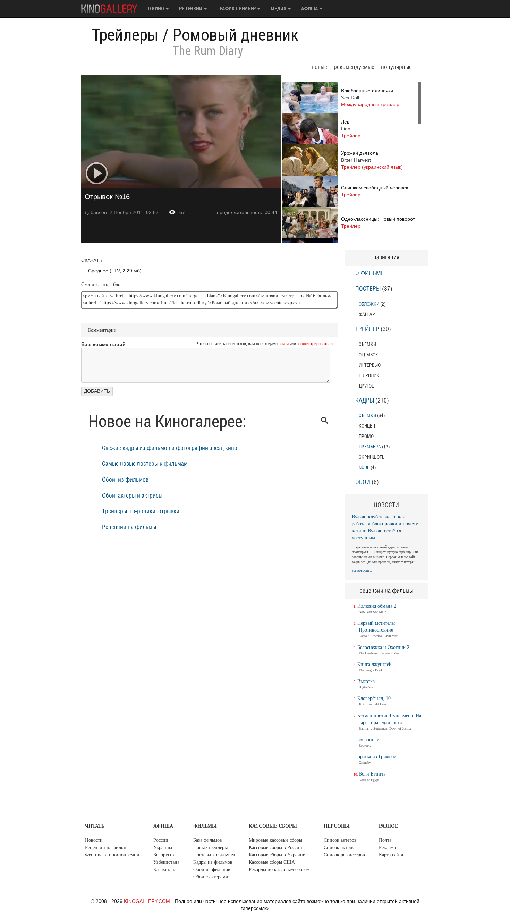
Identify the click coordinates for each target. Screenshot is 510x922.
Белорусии (164, 854)
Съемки (367, 415)
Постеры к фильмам (214, 854)
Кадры (364, 401)
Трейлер (367, 329)
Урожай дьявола (372, 160)
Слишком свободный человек (374, 191)
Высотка (366, 681)
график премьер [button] (237, 8)
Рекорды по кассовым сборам (279, 869)
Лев (350, 128)
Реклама (387, 847)
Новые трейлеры (210, 847)
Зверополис (369, 739)
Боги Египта (372, 774)
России (160, 840)
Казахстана (164, 869)
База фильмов (207, 840)
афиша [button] (310, 8)
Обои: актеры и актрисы (132, 496)
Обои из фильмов (211, 869)
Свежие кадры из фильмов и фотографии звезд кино (169, 448)
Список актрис (339, 847)
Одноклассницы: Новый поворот (378, 222)
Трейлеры (125, 35)
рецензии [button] (191, 8)
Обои (362, 482)
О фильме (369, 273)
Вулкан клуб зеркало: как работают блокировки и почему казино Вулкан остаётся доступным (385, 527)
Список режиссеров (344, 854)
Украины (162, 847)
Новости (94, 840)
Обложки (369, 304)
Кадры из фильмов (212, 862)
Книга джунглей (374, 664)
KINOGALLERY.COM (147, 901)
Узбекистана (166, 862)
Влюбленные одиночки (370, 97)
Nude (364, 467)
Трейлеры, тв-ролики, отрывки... (143, 511)
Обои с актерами (210, 876)
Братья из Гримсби (377, 756)
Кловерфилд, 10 (374, 698)
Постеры (368, 289)
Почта (385, 840)
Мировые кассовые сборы (275, 840)
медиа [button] (279, 8)
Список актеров (340, 840)
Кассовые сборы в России (275, 847)
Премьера (370, 447)
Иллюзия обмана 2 (376, 606)
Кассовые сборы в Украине (277, 854)
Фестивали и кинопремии (112, 854)
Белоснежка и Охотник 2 (383, 647)
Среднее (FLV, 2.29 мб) (115, 270)
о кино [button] (156, 8)
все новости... (362, 570)
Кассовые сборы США (272, 862)
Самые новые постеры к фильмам (145, 464)
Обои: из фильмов (125, 480)
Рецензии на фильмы (129, 527)
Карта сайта (391, 854)
